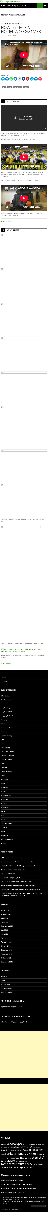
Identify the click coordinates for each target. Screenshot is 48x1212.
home (33, 1153)
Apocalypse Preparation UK (13, 5)
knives (41, 1154)
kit (37, 1154)
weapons (22, 1167)
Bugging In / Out (7, 716)
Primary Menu (45, 5)
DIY (2, 23)
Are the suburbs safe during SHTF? (13, 180)
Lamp (2, 1158)
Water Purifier (12, 1167)
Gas (5, 23)
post (29, 1158)
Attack (41, 1144)
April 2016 (4, 938)
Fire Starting (5, 748)
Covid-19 (4, 732)
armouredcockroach (31, 1144)
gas (9, 87)
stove (6, 1161)
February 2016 (6, 942)
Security (4, 803)
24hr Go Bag (5, 696)
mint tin (14, 1158)
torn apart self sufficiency (16, 1163)
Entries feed (5, 984)
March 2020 (5, 922)
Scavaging (4, 799)
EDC (2, 744)
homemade (17, 87)
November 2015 (6, 954)
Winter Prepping (7, 839)
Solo (2, 1161)
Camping (4, 720)
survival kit (19, 1161)
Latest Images (12, 230)
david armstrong (16, 1150)
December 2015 (6, 950)
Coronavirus (36, 1147)
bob (5, 1147)
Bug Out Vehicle (7, 712)
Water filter (4, 1167)
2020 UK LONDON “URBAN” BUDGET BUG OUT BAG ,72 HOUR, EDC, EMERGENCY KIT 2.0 (21, 895)
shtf (41, 1157)
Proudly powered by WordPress (10, 1209)
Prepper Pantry (6, 795)
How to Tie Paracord (8, 874)
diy (4, 87)
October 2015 (6, 958)
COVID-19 (5, 1150)
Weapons (4, 835)
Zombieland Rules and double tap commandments (18, 866)
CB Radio (4, 724)
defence (33, 1149)
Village (40, 1164)
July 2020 (4, 918)
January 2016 (5, 946)
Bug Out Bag (5, 708)
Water (3, 831)
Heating (4, 767)
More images (7, 663)
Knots (3, 775)
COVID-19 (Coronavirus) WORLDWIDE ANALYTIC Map (20, 890)
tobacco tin (25, 1161)
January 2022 (5, 910)
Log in (3, 980)
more (18, 1158)
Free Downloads (6, 760)
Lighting (6, 1158)
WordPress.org (6, 992)
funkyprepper (15, 1153)
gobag (26, 1154)
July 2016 (4, 930)
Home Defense (6, 771)
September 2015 (7, 962)
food (3, 1154)
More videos (6, 221)
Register (4, 976)
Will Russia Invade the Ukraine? (12, 139)
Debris (25, 1150)
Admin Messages (7, 700)
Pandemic (4, 787)
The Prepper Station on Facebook (16, 1016)
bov (8, 1147)
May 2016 (4, 934)
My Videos (4, 681)
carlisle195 (22, 1147)
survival (11, 1160)
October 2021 (6, 914)
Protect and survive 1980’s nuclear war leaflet (18, 519)
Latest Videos (12, 101)
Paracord (4, 791)
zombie (31, 1167)
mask (26, 87)
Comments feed (6, 988)
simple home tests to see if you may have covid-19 (18, 886)
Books (3, 704)
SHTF (9, 23)
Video (5, 36)
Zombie (3, 843)
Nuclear (3, 783)
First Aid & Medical (7, 752)
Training (4, 827)
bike (2, 1147)
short (35, 1157)
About (3, 677)
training (35, 1164)
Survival (3, 819)
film (41, 1149)
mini (10, 1158)
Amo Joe (4, 1144)
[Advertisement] (24, 1054)
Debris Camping (6, 736)
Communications (7, 728)
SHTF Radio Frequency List (10, 878)
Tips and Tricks (17, 23)
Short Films (5, 807)
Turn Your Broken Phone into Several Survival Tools (20, 655)
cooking (29, 1147)
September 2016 (7, 926)
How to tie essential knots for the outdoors (17, 643)
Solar (3, 815)
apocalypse (15, 1144)
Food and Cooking (7, 756)
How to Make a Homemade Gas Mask (21, 29)
